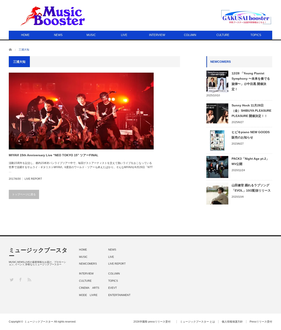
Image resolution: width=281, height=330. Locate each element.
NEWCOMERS (88, 263)
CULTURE (222, 35)
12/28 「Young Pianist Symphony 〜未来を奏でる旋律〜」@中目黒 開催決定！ (251, 81)
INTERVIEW (157, 35)
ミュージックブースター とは (197, 321)
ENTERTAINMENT (119, 295)
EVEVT (112, 287)
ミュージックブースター (38, 253)
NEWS (58, 35)
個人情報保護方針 (232, 321)
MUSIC (91, 35)
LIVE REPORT (33, 178)
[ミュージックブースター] (53, 16)
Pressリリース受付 (261, 321)
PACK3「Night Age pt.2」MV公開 (250, 161)
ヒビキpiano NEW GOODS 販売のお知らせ (251, 134)
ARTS (95, 287)
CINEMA (84, 287)
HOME (25, 35)
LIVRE (93, 295)
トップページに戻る (24, 194)
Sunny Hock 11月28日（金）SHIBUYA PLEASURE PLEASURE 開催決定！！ (251, 111)
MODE (83, 295)
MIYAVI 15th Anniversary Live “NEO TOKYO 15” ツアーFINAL (53, 155)
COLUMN (190, 35)
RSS (29, 279)
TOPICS (255, 35)
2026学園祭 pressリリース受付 (153, 321)
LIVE (124, 35)
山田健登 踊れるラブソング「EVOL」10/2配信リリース (251, 187)
